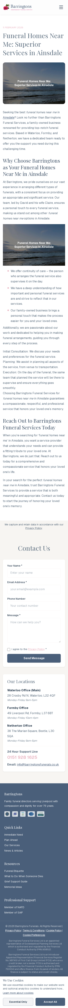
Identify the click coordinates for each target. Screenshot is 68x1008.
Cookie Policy (54, 930)
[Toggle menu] (61, 7)
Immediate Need (13, 834)
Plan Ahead (11, 840)
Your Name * (14, 565)
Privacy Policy (33, 528)
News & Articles (13, 850)
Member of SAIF (13, 912)
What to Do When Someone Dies (23, 876)
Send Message (34, 658)
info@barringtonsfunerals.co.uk (38, 764)
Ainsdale (8, 117)
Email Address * (17, 582)
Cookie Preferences (34, 935)
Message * (13, 615)
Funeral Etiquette (14, 871)
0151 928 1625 (22, 757)
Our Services (12, 845)
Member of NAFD (14, 907)
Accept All (50, 1001)
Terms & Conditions (34, 930)
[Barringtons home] (18, 7)
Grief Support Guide (15, 881)
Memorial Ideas (13, 887)
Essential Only (18, 1001)
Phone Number (16, 598)
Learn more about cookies (18, 993)
